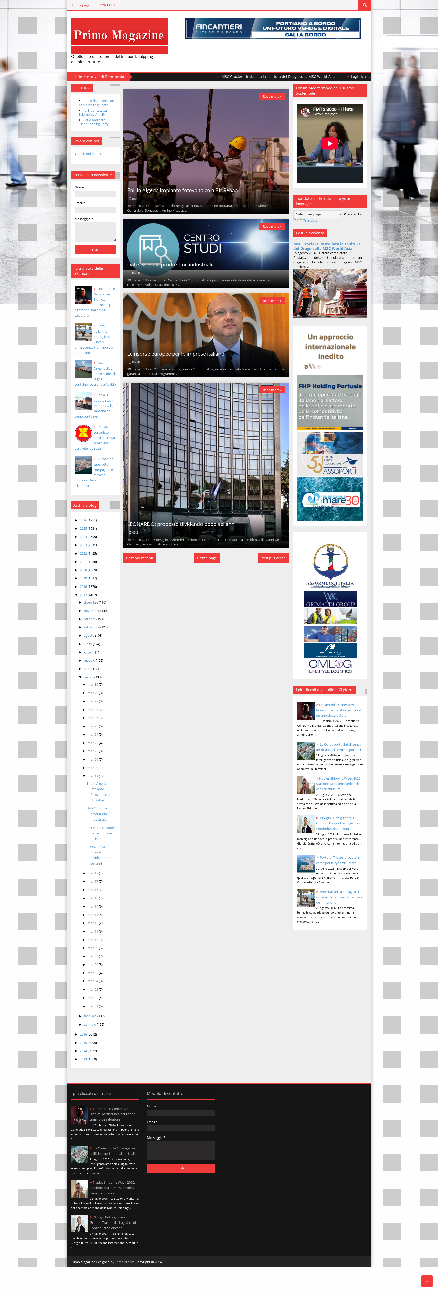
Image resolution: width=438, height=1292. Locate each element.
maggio (90, 660)
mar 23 (93, 742)
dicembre (91, 602)
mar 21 (93, 759)
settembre (92, 627)
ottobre (90, 619)
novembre (92, 610)
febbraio (90, 1016)
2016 (84, 1034)
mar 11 (93, 931)
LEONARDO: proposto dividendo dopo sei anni (181, 524)
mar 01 (93, 1006)
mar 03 (93, 989)
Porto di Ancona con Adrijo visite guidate (96, 102)
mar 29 (93, 693)
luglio (88, 644)
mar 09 (93, 947)
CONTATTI (107, 5)
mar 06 (93, 964)
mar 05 (93, 973)
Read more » (272, 96)
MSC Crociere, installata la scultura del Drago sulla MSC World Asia (204, 76)
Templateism (125, 1262)
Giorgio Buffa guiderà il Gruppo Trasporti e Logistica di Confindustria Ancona (339, 823)
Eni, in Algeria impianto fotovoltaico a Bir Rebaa (182, 190)
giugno (89, 652)
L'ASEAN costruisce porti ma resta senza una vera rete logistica (95, 438)
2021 (84, 561)
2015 (84, 1042)
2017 (84, 595)
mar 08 (93, 956)
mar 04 (93, 981)
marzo (89, 677)
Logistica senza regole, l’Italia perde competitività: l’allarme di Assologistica (340, 76)
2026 (84, 520)
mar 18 (93, 873)
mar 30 (93, 684)
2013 (84, 1059)
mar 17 (93, 881)
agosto (89, 635)
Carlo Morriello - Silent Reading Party (94, 122)
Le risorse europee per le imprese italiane (101, 833)
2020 (84, 569)
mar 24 (93, 734)
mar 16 (93, 889)
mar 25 (93, 726)
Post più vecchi (274, 557)
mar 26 (93, 717)
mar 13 (93, 914)
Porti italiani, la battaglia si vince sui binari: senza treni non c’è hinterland (339, 897)
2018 (84, 586)
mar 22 (93, 751)
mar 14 (93, 906)
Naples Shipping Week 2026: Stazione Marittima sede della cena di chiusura (338, 783)
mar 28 (93, 701)
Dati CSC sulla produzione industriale (97, 814)
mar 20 (93, 767)
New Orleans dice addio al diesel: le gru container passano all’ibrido (95, 374)
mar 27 (93, 709)
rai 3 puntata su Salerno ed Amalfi (93, 112)
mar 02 (93, 997)
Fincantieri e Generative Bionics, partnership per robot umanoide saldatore (338, 710)
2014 (84, 1050)
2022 (84, 553)
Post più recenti (139, 557)
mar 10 (93, 939)
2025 (84, 528)
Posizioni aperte (90, 153)
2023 (84, 545)
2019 (84, 578)
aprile (88, 668)
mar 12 (93, 923)
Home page (80, 5)
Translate (310, 220)
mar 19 (93, 776)
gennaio (90, 1024)
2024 (84, 536)
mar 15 (93, 898)
